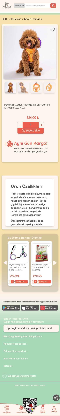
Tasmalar (16, 19)
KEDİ (4, 19)
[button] (5, 262)
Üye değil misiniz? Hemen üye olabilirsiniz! (29, 328)
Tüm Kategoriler (19, 5)
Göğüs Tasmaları (33, 19)
